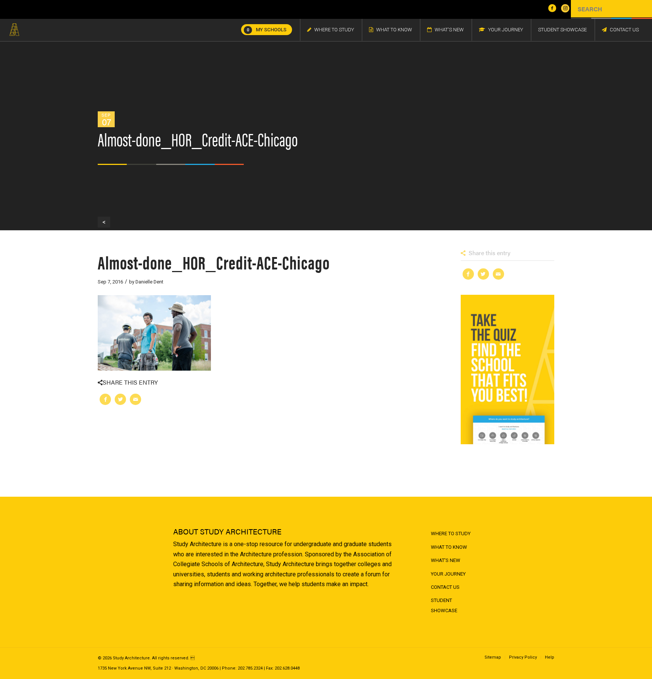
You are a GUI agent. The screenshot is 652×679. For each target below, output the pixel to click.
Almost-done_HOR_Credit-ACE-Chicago (214, 261)
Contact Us (445, 587)
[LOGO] (14, 29)
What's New (445, 560)
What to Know (449, 547)
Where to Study (451, 533)
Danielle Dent (149, 282)
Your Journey (448, 574)
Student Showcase (444, 605)
